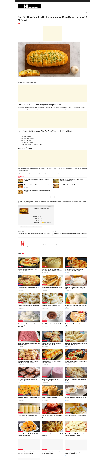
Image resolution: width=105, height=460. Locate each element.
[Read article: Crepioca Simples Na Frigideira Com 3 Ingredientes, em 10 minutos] (76, 316)
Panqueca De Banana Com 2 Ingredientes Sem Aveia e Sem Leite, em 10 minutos (28, 452)
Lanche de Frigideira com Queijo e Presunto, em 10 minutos (72, 184)
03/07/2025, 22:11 (21, 328)
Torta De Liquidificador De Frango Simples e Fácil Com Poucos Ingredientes (29, 398)
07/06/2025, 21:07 (21, 418)
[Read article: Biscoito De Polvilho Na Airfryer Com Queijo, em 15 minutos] (76, 372)
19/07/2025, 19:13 (21, 382)
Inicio (19, 1)
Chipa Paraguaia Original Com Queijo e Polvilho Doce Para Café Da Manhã (75, 452)
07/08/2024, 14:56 (45, 382)
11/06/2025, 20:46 (21, 346)
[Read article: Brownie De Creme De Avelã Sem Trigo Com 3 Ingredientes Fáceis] (29, 372)
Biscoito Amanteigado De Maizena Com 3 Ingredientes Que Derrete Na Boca (74, 434)
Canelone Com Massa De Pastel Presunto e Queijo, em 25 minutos (51, 362)
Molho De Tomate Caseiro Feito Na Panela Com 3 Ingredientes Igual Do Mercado (52, 416)
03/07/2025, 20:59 (68, 418)
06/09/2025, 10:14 (45, 308)
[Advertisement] (52, 33)
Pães (39, 1)
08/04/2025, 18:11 (27, 192)
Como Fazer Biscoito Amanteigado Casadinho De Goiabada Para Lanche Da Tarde (28, 362)
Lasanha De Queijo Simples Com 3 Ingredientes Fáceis (75, 416)
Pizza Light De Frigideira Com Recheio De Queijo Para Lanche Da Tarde (76, 362)
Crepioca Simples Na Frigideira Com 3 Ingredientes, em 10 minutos (73, 324)
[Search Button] (86, 12)
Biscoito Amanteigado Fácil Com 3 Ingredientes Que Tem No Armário (28, 306)
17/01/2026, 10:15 (21, 454)
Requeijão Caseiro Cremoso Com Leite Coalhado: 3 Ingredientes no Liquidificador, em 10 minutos (28, 325)
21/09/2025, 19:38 (30, 23)
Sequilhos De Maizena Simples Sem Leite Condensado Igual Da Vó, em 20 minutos (51, 306)
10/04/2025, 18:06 (21, 308)
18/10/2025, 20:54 (63, 181)
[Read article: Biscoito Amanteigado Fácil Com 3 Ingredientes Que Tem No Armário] (29, 298)
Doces (45, 1)
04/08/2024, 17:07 (68, 400)
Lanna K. (23, 23)
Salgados (48, 1)
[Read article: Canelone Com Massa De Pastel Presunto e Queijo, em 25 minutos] (52, 354)
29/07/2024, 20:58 (45, 436)
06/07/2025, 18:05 (21, 364)
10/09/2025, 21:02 (27, 187)
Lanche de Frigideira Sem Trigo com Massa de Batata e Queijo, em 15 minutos (52, 343)
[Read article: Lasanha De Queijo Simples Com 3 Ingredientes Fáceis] (76, 408)
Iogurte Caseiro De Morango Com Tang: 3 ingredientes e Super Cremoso (51, 380)
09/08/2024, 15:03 (68, 364)
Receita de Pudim (27, 1)
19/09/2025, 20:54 (45, 326)
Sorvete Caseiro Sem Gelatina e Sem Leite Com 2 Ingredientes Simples (76, 306)
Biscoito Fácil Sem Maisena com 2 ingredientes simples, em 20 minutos (37, 191)
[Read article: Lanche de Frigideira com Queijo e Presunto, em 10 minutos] (56, 186)
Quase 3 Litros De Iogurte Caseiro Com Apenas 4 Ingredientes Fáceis (29, 343)
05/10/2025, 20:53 (45, 364)
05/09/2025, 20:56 (45, 346)
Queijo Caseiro (52, 1)
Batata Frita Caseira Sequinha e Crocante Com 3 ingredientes (52, 434)
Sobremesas (35, 1)
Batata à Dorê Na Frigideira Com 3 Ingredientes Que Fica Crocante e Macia (52, 452)
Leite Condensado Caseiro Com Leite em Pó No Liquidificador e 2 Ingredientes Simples (28, 416)
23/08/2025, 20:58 (21, 436)
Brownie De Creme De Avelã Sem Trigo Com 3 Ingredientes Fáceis (28, 380)
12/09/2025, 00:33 (68, 346)
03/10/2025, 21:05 (45, 400)
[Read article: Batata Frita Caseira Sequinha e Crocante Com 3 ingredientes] (52, 426)
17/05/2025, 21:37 (68, 326)
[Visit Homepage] (29, 6)
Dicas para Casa (59, 1)
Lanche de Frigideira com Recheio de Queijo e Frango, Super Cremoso (37, 180)
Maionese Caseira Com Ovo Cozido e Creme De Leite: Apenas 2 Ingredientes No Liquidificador (75, 288)
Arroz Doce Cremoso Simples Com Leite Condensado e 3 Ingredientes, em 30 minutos (71, 180)
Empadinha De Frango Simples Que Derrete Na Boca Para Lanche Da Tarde (28, 434)
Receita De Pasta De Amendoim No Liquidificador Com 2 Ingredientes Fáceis (51, 398)
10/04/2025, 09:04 (68, 290)
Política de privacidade (66, 1)
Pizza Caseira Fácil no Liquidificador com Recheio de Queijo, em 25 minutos (37, 185)
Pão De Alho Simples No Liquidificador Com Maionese (31, 226)
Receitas (21, 1)
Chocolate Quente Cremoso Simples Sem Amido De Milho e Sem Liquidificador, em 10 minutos (52, 324)
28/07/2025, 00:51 (21, 400)
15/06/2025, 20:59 (68, 454)
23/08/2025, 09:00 (68, 308)
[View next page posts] (54, 197)
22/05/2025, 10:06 (68, 382)
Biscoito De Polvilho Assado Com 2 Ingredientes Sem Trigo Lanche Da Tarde (76, 343)
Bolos (32, 1)
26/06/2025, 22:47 (45, 418)
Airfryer (42, 1)
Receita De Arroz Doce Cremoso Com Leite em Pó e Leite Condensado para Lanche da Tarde (75, 398)
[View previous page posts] (51, 197)
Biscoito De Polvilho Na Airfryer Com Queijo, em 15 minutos (75, 380)
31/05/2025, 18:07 (68, 436)
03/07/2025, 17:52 (45, 454)
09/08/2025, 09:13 (63, 186)
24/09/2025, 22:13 (27, 181)
